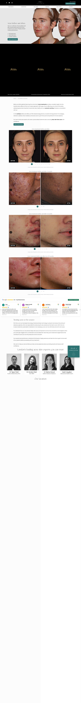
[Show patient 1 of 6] (35, 249)
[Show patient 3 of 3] (41, 206)
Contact (71, 6)
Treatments (10, 6)
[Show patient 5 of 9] (39, 164)
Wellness (36, 6)
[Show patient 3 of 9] (35, 164)
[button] (70, 3)
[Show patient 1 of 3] (37, 206)
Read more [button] (4, 314)
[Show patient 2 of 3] (39, 206)
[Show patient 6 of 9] (41, 164)
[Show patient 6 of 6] (44, 249)
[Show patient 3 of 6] (38, 249)
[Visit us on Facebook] (6, 2)
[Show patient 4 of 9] (37, 164)
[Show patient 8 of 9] (45, 164)
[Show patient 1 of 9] (32, 164)
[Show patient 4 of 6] (40, 249)
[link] (15, 98)
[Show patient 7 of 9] (43, 164)
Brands (47, 6)
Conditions (23, 6)
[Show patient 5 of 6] (42, 249)
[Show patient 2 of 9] (33, 164)
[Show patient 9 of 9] (47, 164)
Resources (59, 6)
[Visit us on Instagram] (12, 2)
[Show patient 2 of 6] (36, 249)
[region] (40, 147)
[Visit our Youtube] (9, 2)
